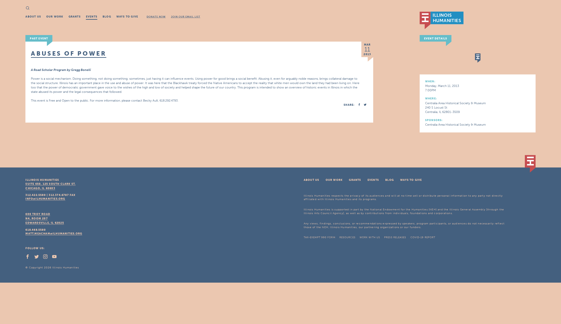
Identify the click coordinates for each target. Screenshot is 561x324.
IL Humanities (441, 20)
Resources (347, 237)
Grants (75, 16)
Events (91, 16)
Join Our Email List (185, 16)
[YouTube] (56, 257)
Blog (107, 16)
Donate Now (156, 16)
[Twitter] (38, 257)
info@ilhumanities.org (45, 198)
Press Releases (395, 237)
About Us (33, 16)
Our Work (54, 16)
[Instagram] (47, 257)
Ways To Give (127, 16)
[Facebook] (29, 257)
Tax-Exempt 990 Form (319, 237)
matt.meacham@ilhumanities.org (53, 233)
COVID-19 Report (422, 237)
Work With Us (370, 237)
